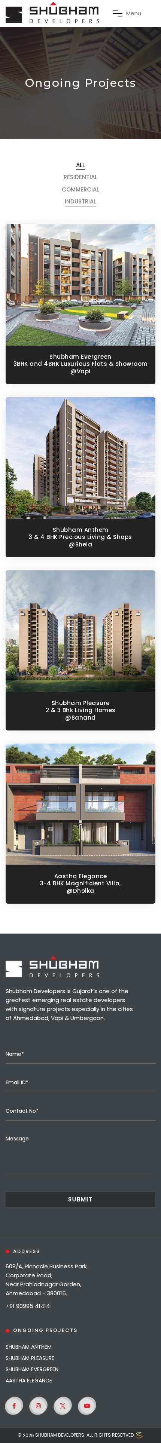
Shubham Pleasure (30, 1358)
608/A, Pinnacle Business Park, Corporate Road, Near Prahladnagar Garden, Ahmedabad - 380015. (47, 1279)
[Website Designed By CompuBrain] (139, 1435)
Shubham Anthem (29, 1347)
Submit (80, 1199)
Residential (80, 177)
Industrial (80, 201)
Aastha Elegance (29, 1380)
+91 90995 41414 (28, 1306)
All (80, 165)
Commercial (80, 189)
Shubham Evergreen (32, 1369)
